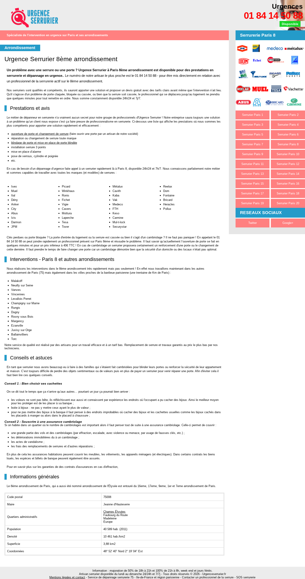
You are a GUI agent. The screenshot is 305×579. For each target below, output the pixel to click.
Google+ (287, 223)
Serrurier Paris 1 (252, 115)
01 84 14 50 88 (273, 15)
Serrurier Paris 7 (252, 144)
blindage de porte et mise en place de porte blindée (44, 142)
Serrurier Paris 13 (252, 173)
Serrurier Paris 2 (288, 115)
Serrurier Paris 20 (288, 203)
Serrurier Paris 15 (252, 183)
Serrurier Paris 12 (288, 164)
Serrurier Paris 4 (288, 124)
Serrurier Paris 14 (288, 173)
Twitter (252, 223)
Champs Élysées (114, 511)
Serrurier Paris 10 (288, 154)
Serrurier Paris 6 (288, 134)
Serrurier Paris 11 (252, 164)
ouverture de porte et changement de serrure (40, 133)
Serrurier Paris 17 (252, 193)
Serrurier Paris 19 (252, 203)
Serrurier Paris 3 (252, 124)
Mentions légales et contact (67, 577)
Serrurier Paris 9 (252, 154)
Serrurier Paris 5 (252, 134)
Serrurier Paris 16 (288, 183)
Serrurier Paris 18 (288, 193)
